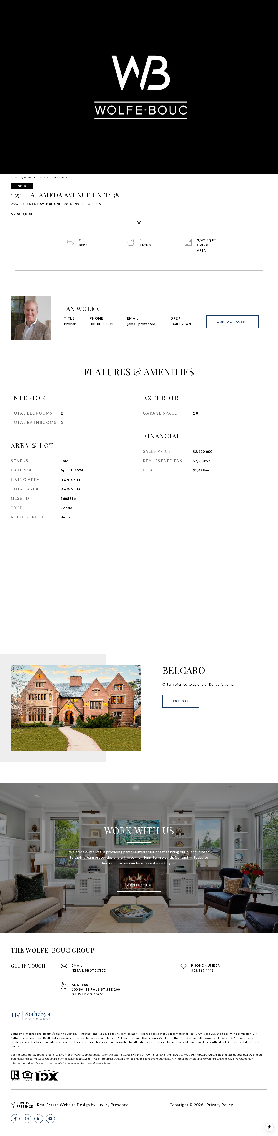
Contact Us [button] (139, 885)
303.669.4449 (202, 970)
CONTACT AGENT (232, 321)
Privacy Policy (220, 1104)
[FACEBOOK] (15, 1118)
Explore (181, 701)
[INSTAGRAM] (27, 1118)
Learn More (103, 1062)
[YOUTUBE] (50, 1118)
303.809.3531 (101, 324)
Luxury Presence (112, 1104)
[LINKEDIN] (38, 1118)
